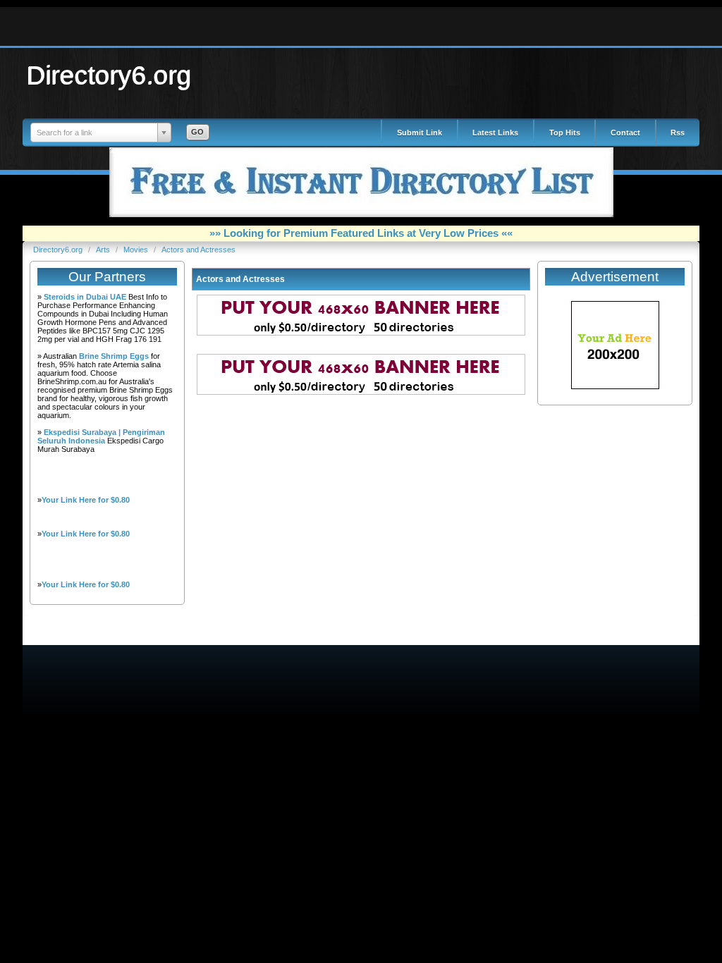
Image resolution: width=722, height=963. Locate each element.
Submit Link (419, 132)
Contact (625, 132)
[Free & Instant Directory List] (361, 214)
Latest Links (495, 132)
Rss (678, 132)
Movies (136, 249)
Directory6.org (109, 75)
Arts (104, 249)
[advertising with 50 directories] (615, 386)
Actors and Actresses (198, 249)
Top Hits (564, 132)
